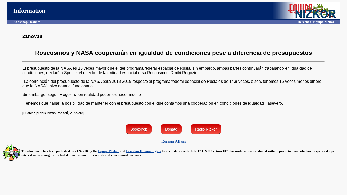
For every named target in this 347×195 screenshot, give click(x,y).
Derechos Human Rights (143, 151)
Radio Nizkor (206, 129)
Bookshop (138, 129)
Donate (171, 129)
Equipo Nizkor (108, 151)
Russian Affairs (173, 141)
